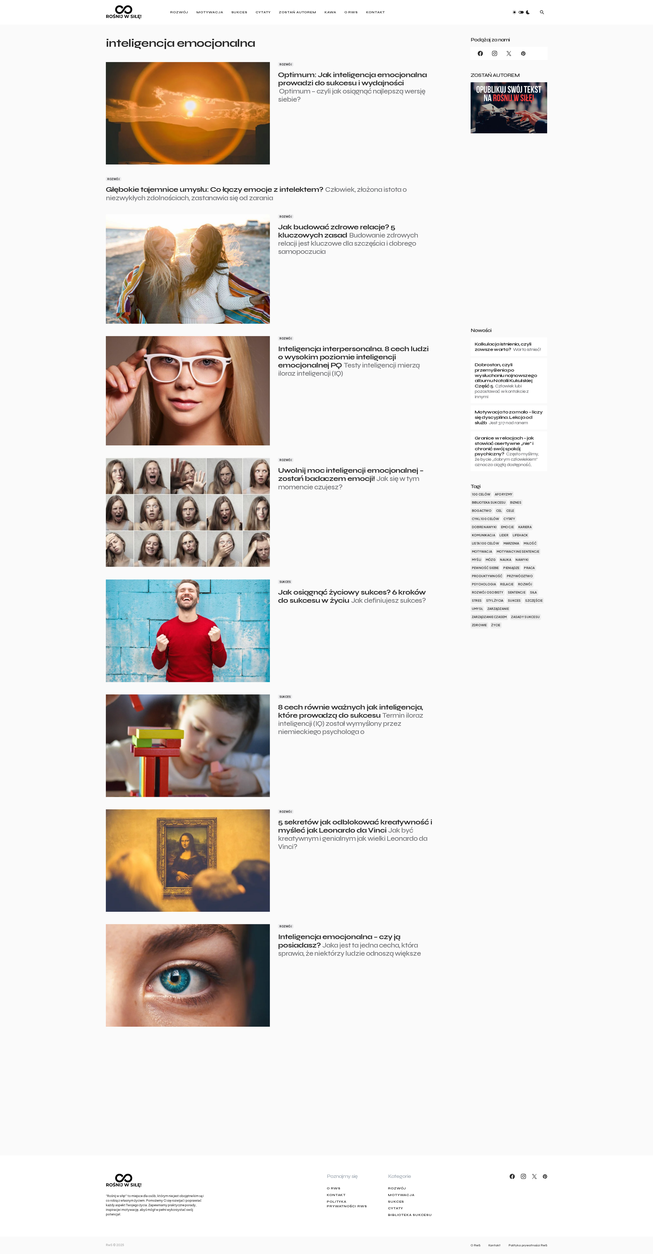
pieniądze (511, 568)
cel (499, 511)
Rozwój (286, 64)
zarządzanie (498, 609)
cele (510, 511)
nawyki (522, 560)
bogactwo (482, 511)
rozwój (525, 584)
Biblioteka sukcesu (410, 1215)
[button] (521, 12)
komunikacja (483, 535)
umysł (477, 609)
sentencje (516, 592)
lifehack (520, 535)
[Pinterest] (523, 53)
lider (503, 535)
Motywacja (401, 1195)
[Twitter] (509, 53)
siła (533, 592)
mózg (491, 560)
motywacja (482, 551)
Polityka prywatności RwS (347, 1204)
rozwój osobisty (487, 592)
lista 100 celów (485, 543)
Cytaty (395, 1208)
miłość (530, 543)
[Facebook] (480, 53)
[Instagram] (494, 53)
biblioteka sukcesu (489, 502)
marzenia (511, 543)
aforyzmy (503, 494)
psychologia (484, 584)
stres (477, 600)
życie (495, 625)
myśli (476, 560)
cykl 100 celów (485, 519)
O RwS (334, 1188)
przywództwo (520, 576)
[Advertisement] (509, 238)
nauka (505, 560)
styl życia (495, 600)
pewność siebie (485, 568)
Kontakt (336, 1195)
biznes (515, 502)
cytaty (509, 519)
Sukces (285, 581)
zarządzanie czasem (489, 617)
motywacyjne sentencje (518, 551)
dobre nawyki (484, 527)
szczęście (533, 600)
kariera (525, 527)
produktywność (487, 576)
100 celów (481, 494)
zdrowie (479, 625)
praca (529, 568)
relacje (506, 584)
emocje (507, 527)
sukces (514, 600)
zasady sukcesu (525, 617)
